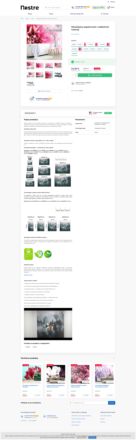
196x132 (91, 44)
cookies (83, 435)
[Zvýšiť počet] (76, 74)
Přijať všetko (92, 437)
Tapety (27, 18)
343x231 (86, 49)
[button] (59, 42)
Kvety (32, 18)
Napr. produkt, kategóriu (54, 7)
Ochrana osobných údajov (78, 418)
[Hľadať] (46, 7)
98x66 (74, 44)
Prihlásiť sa (112, 1)
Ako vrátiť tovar (75, 425)
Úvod (22, 18)
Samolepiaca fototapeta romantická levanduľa (102, 386)
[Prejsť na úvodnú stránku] (30, 8)
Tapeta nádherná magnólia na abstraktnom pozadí (55, 386)
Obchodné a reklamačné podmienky (81, 415)
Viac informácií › (75, 34)
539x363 (74, 53)
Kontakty (102, 422)
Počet (73, 75)
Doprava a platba (76, 422)
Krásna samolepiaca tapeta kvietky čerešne (79, 386)
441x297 (99, 49)
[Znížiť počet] (76, 76)
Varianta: (73, 40)
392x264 (92, 49)
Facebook (33, 420)
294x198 (74, 49)
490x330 (106, 49)
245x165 (102, 44)
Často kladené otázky (106, 415)
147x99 (79, 44)
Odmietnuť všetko (81, 437)
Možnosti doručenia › (81, 84)
